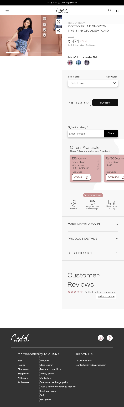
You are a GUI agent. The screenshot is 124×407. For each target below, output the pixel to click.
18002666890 (84, 360)
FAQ (42, 395)
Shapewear (23, 369)
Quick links (50, 354)
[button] (7, 10)
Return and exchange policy (54, 382)
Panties (21, 364)
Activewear (23, 382)
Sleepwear (23, 373)
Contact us (45, 377)
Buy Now (105, 102)
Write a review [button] (106, 296)
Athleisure (23, 377)
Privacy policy (47, 373)
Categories (28, 354)
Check (111, 133)
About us (44, 360)
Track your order (48, 390)
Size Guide (112, 76)
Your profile (46, 399)
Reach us (84, 354)
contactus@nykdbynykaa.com (91, 364)
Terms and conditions (50, 369)
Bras (20, 360)
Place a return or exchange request (57, 386)
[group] (20, 35)
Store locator (46, 364)
